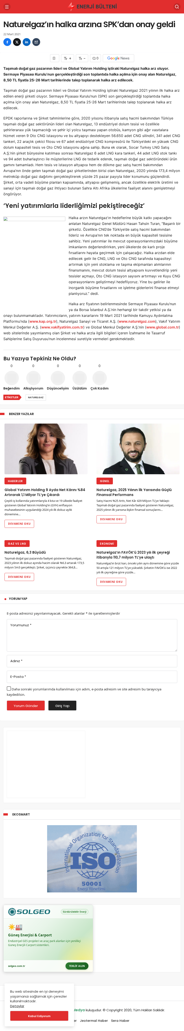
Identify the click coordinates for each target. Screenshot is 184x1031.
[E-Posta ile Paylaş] (36, 42)
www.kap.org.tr (42, 321)
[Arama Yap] (177, 6)
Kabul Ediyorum (39, 1016)
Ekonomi (107, 544)
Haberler (15, 481)
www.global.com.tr (162, 327)
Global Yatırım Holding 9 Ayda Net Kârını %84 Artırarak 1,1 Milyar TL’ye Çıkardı (44, 492)
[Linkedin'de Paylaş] (27, 42)
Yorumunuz (20, 625)
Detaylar (17, 1006)
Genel (105, 481)
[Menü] (7, 6)
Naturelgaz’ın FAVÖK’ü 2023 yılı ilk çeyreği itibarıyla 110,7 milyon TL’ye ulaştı (133, 555)
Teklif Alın (77, 966)
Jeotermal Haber (94, 1020)
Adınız (16, 661)
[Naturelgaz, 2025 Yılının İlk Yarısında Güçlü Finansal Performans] (138, 449)
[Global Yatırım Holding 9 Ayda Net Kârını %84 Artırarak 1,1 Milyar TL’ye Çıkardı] (46, 449)
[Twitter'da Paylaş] (17, 42)
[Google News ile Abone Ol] (118, 58)
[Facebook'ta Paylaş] (7, 42)
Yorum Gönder (26, 705)
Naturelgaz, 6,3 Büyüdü (25, 552)
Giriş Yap (62, 705)
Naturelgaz (36, 397)
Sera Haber (120, 1020)
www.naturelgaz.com (137, 321)
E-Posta (18, 676)
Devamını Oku (19, 524)
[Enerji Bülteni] (92, 6)
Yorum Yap (18, 598)
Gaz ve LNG (17, 544)
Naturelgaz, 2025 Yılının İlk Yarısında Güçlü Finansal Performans (134, 492)
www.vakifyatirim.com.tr (62, 327)
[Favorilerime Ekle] (54, 58)
